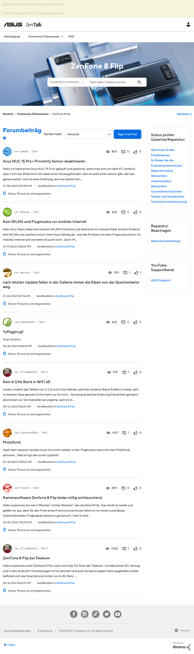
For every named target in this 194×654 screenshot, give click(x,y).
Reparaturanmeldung (165, 241)
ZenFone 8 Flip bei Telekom (26, 558)
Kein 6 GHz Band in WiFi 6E (27, 382)
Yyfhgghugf (13, 331)
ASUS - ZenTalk (23, 24)
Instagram (84, 610)
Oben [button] (11, 645)
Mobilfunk (12, 442)
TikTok (95, 610)
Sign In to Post (127, 134)
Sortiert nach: (53, 134)
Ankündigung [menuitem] (12, 36)
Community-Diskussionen (32, 114)
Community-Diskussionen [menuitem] (43, 36)
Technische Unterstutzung (169, 202)
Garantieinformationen (166, 191)
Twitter (106, 610)
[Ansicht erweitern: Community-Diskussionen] (62, 36)
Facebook (73, 610)
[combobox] (116, 82)
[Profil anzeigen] (7, 151)
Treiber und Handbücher (167, 197)
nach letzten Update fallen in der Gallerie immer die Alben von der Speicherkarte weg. (71, 284)
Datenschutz (45, 631)
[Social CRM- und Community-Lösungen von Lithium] (181, 646)
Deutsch (8, 114)
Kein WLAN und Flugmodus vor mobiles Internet (45, 221)
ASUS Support (161, 280)
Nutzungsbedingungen (17, 631)
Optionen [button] (183, 114)
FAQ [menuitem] (71, 36)
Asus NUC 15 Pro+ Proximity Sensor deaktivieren (44, 161)
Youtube (117, 610)
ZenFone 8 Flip (66, 186)
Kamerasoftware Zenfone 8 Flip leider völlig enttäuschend (52, 497)
